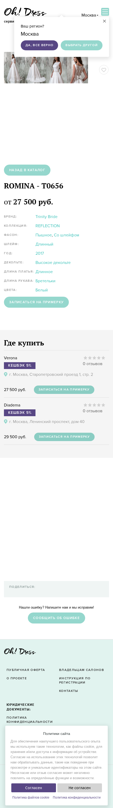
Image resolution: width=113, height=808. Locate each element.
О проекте (17, 678)
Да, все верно (39, 45)
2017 (39, 253)
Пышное (43, 235)
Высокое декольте (53, 262)
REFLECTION (47, 226)
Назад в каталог (27, 170)
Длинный (44, 244)
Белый (41, 290)
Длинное (44, 271)
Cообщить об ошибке (56, 618)
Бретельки (45, 281)
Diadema (12, 405)
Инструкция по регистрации (74, 680)
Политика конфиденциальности (77, 797)
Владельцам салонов (81, 670)
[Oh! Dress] (20, 653)
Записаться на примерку (36, 302)
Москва (88, 15)
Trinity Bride (46, 216)
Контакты (68, 691)
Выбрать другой (81, 45)
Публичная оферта (26, 670)
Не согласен (80, 787)
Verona (10, 358)
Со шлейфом (66, 235)
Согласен (33, 787)
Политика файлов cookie (30, 797)
